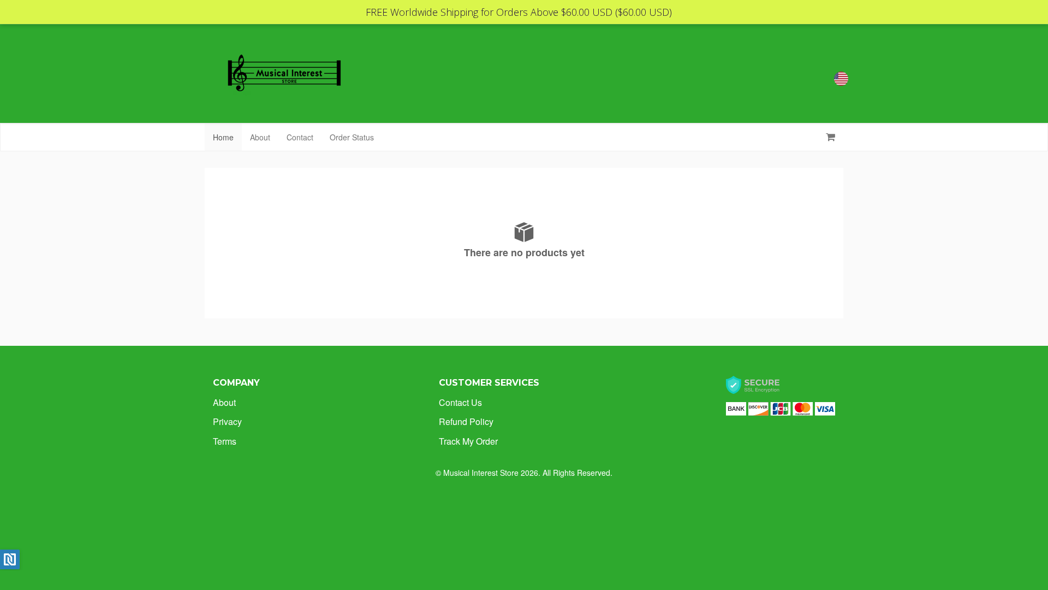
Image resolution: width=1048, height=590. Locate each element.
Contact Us (460, 402)
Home (223, 137)
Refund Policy (466, 421)
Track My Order (468, 441)
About (260, 137)
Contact (300, 137)
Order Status (352, 137)
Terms (224, 441)
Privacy (227, 421)
